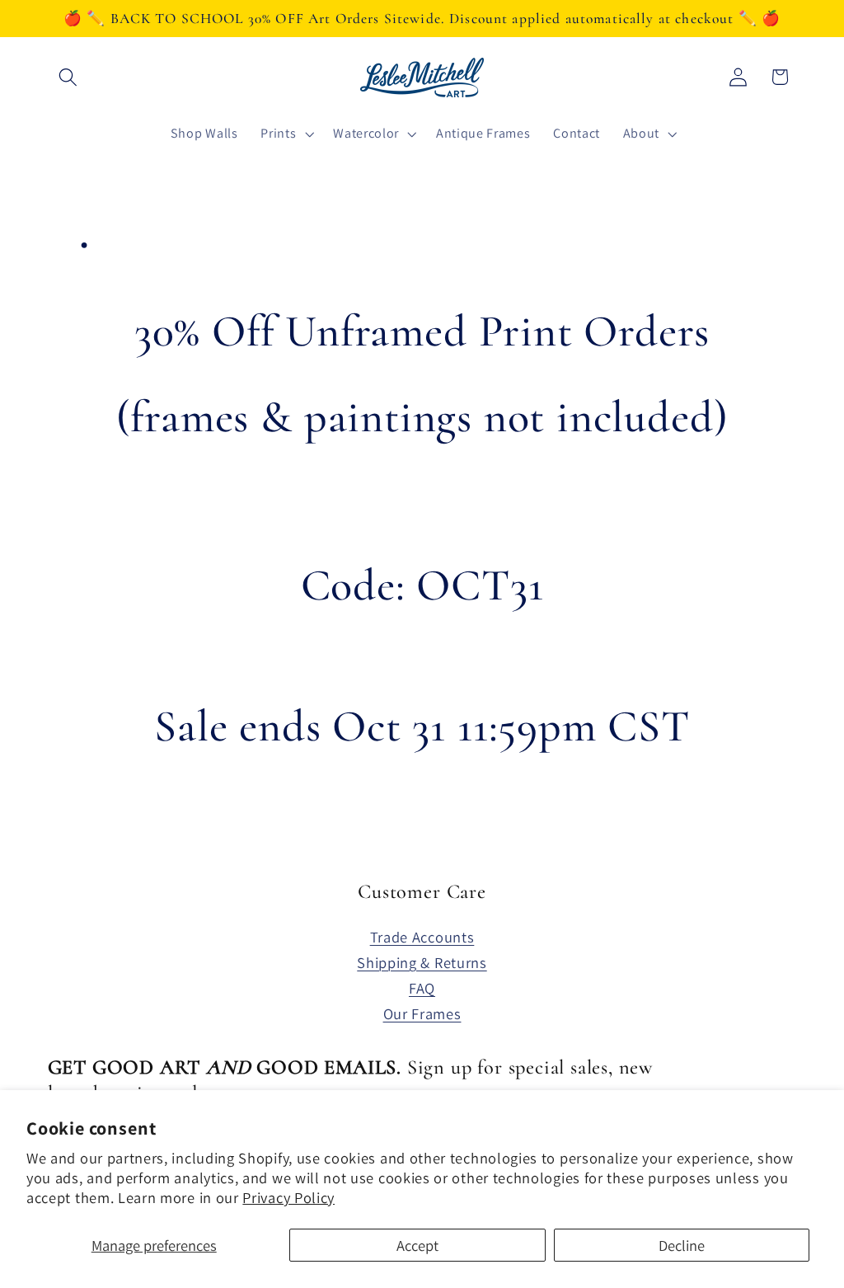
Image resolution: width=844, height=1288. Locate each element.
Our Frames (422, 1013)
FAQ (422, 988)
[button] (69, 77)
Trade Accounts (422, 937)
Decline (682, 1245)
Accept (417, 1245)
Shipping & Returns (421, 962)
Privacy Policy (288, 1197)
